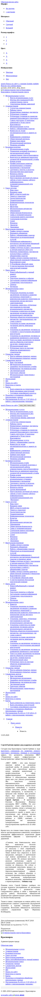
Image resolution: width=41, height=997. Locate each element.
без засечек (10, 8)
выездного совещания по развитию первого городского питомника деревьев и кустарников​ (20, 752)
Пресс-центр (15, 723)
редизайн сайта (12, 995)
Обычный (10, 21)
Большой (9, 28)
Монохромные (11, 76)
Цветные (9, 72)
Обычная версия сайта (9, 2)
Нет (7, 79)
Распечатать (7, 931)
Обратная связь (7, 945)
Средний (9, 24)
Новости (18, 727)
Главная (9, 719)
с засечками (10, 12)
